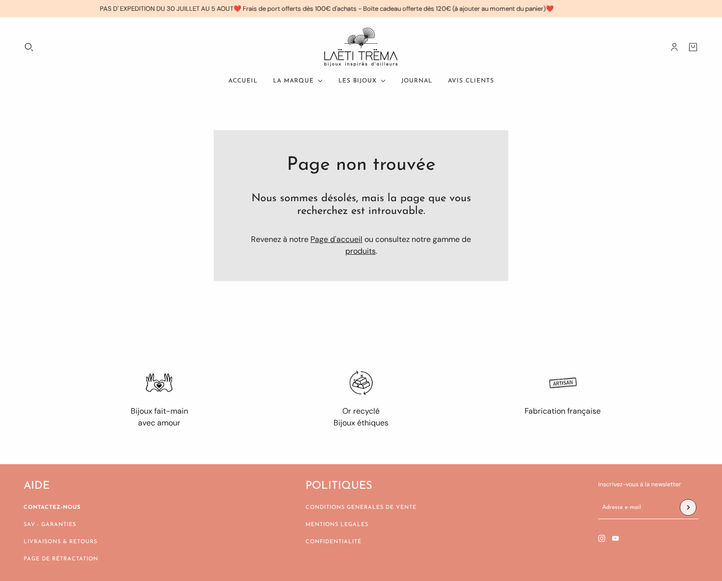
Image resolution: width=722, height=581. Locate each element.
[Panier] (693, 47)
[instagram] (601, 538)
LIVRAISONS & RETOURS (60, 542)
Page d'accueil (336, 239)
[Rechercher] (29, 47)
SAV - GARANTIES (50, 525)
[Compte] (674, 47)
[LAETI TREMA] (361, 47)
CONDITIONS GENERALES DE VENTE (361, 507)
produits (360, 251)
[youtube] (615, 538)
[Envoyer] (688, 507)
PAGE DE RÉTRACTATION (61, 559)
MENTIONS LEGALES (336, 525)
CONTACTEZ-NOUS (52, 507)
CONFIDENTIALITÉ (333, 542)
